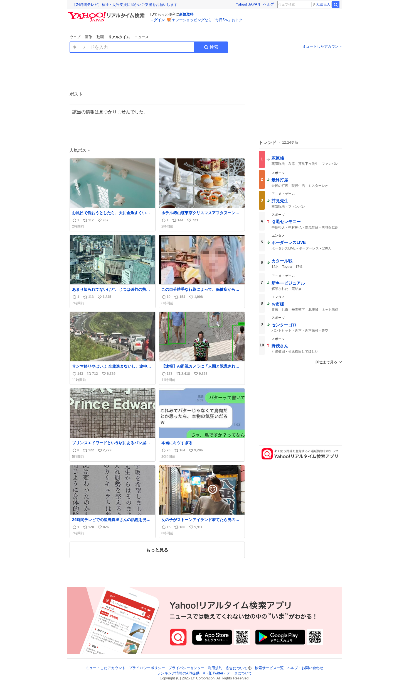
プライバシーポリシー (147, 668)
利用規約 (215, 668)
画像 (88, 37)
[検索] (335, 4)
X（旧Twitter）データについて (227, 673)
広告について (236, 668)
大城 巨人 (323, 4)
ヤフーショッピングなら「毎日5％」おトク (207, 20)
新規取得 (186, 14)
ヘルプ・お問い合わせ (305, 668)
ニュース (141, 37)
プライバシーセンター (186, 668)
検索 (214, 47)
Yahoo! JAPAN (248, 4)
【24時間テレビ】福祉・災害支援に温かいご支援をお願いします (125, 5)
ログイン (157, 20)
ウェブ (75, 37)
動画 (100, 37)
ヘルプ (268, 4)
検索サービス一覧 (269, 668)
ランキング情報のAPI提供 (178, 673)
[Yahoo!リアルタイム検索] (107, 13)
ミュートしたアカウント (322, 46)
